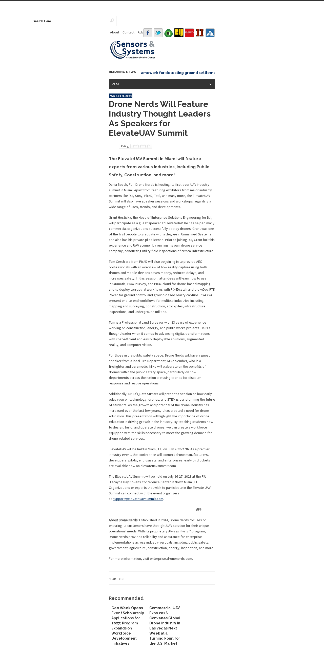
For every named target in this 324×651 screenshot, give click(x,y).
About (114, 32)
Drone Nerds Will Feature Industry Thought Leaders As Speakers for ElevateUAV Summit (160, 118)
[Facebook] (147, 32)
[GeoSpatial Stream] (210, 32)
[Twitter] (158, 32)
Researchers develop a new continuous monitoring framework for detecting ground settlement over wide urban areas (142, 73)
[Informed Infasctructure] (199, 32)
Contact (128, 32)
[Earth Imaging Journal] (179, 32)
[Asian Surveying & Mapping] (189, 32)
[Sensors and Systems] (132, 58)
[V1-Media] (168, 32)
